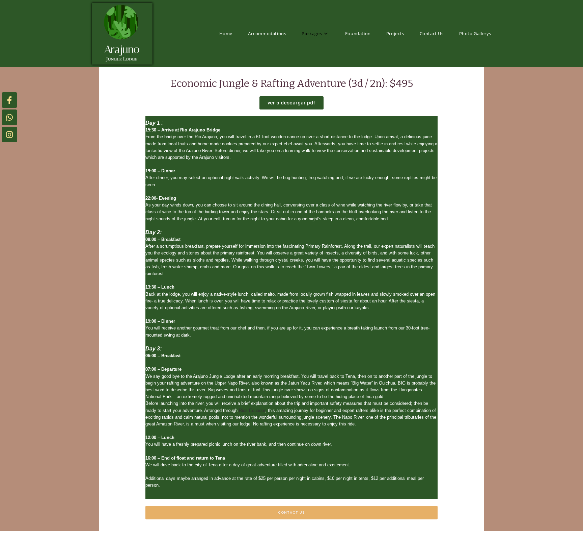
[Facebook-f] (9, 100)
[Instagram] (9, 134)
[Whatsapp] (9, 117)
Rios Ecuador (252, 410)
